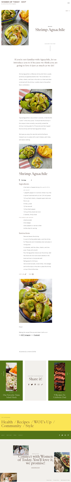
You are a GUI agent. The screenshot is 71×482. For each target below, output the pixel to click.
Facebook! (37, 335)
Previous (3, 373)
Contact (20, 435)
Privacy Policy (56, 480)
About (3, 435)
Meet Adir (9, 435)
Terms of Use (49, 480)
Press (15, 435)
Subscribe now (35, 467)
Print (30, 274)
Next (67, 11)
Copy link (21, 274)
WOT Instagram (25, 335)
